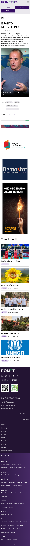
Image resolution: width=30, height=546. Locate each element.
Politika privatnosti (6, 450)
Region (8, 464)
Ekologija (17, 475)
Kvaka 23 (18, 522)
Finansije (10, 475)
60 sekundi (11, 525)
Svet (19, 464)
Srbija (3, 464)
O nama (3, 444)
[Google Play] (5, 380)
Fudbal (3, 504)
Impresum (4, 447)
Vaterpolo (4, 507)
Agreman (4, 522)
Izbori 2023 (4, 467)
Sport (3, 438)
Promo (8, 11)
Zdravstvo (12, 482)
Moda (10, 514)
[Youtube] (13, 376)
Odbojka (21, 504)
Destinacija (19, 525)
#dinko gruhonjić (12, 109)
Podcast (22, 7)
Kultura (3, 434)
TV (2, 519)
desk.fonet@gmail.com (8, 405)
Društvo (3, 431)
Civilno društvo (5, 486)
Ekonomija (4, 428)
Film (2, 493)
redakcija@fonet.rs (7, 408)
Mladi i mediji (5, 532)
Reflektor (4, 529)
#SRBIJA (9, 102)
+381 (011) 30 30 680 (7, 402)
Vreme (20, 486)
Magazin (3, 441)
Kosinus (3, 525)
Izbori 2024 (13, 467)
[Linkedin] (2, 376)
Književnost (22, 493)
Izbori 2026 (21, 467)
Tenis (15, 504)
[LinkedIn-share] (10, 114)
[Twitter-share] (20, 114)
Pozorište (14, 493)
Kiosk (10, 529)
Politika (3, 425)
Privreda (3, 475)
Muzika (7, 493)
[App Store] (14, 380)
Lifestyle (3, 514)
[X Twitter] (17, 376)
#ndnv (17, 102)
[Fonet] (9, 2)
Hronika (14, 486)
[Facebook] (9, 376)
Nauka (25, 482)
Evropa (14, 464)
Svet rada (4, 482)
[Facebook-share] (15, 114)
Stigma (12, 532)
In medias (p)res (18, 529)
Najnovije (5, 456)
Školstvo (19, 482)
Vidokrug (11, 522)
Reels (8, 7)
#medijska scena (12, 105)
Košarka (9, 504)
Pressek (25, 522)
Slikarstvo (4, 496)
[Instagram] (6, 376)
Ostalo (11, 507)
